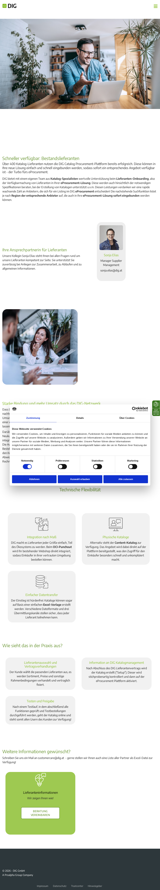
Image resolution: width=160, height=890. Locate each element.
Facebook (4, 856)
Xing (12, 856)
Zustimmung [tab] (33, 418)
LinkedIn (19, 856)
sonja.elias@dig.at (111, 270)
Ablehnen (34, 479)
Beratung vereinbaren (40, 812)
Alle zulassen (125, 479)
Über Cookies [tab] (126, 418)
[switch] (62, 466)
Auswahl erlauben (80, 479)
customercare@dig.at (51, 758)
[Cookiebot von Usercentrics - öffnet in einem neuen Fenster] (134, 409)
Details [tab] (80, 418)
